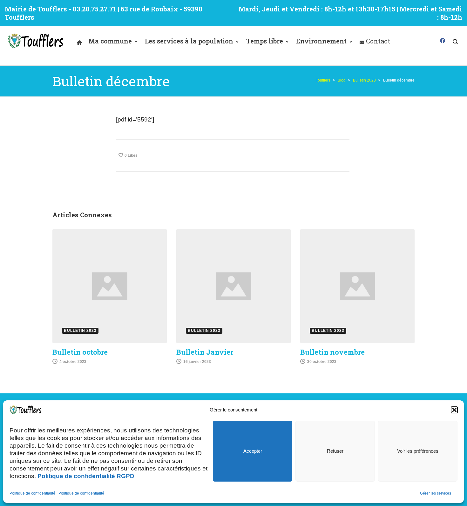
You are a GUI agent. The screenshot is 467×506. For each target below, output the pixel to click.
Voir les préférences (417, 451)
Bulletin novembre (332, 352)
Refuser (335, 451)
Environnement (321, 41)
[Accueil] (79, 41)
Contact (378, 41)
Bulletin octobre (80, 352)
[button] (454, 410)
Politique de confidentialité (32, 493)
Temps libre (264, 41)
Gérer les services (435, 493)
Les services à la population (189, 41)
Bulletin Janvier (204, 352)
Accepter (252, 451)
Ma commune (110, 41)
